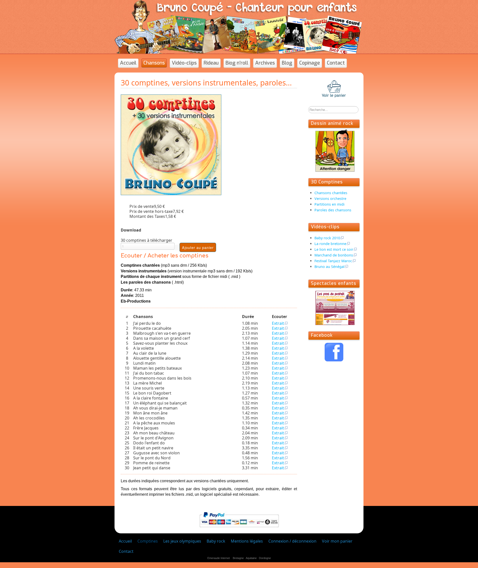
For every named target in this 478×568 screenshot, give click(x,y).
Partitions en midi (329, 204)
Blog (287, 63)
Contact (336, 63)
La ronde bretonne (330, 243)
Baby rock (216, 541)
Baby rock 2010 (327, 238)
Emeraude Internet (218, 558)
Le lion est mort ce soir (333, 249)
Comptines (147, 541)
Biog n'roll (237, 63)
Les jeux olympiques (182, 541)
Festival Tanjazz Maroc (333, 260)
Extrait (278, 323)
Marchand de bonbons (333, 255)
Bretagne (238, 558)
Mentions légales (247, 541)
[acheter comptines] (171, 144)
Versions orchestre (330, 198)
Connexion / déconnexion (292, 541)
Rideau (211, 63)
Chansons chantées (330, 192)
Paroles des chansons (332, 210)
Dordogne (265, 558)
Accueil (128, 63)
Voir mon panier (337, 541)
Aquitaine (251, 558)
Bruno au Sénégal (329, 266)
